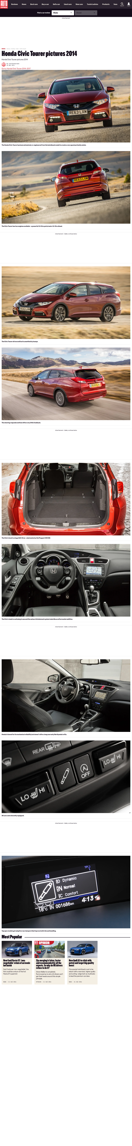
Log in (128, 6)
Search (122, 6)
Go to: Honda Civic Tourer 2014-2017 (16, 69)
